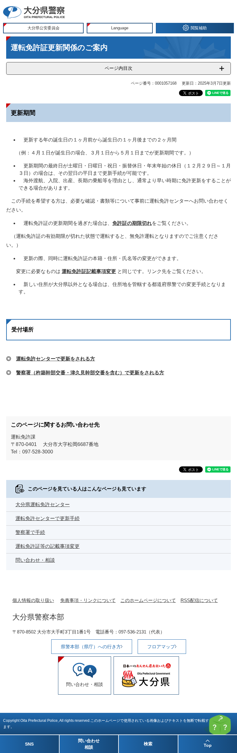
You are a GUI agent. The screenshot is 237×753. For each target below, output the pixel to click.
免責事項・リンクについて (88, 600)
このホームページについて (148, 600)
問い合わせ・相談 (35, 560)
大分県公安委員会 (43, 28)
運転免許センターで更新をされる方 (55, 358)
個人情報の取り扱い (33, 600)
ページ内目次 (118, 68)
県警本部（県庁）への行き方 (91, 646)
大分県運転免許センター (42, 504)
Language (119, 28)
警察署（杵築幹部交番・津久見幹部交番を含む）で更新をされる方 (90, 372)
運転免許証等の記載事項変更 (47, 546)
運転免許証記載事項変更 (89, 271)
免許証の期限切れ (132, 223)
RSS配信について (199, 600)
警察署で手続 (30, 532)
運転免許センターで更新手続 (47, 518)
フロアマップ (161, 646)
